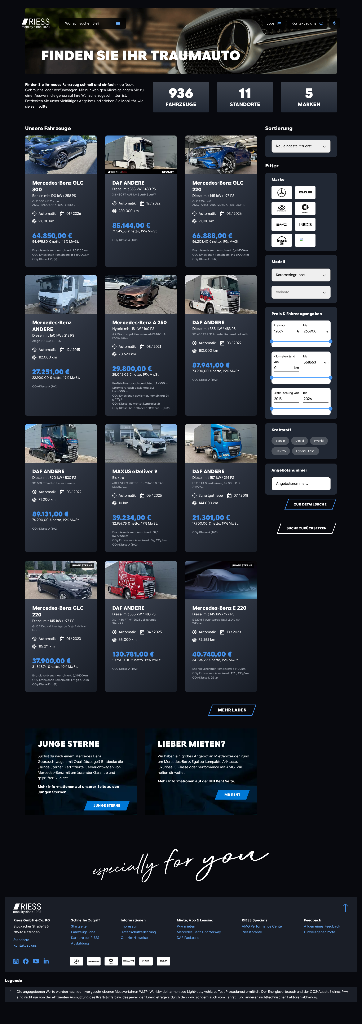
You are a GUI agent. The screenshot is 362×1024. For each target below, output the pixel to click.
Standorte (21, 940)
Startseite (79, 926)
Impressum (129, 926)
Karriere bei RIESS (85, 938)
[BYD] (128, 961)
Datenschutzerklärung (138, 932)
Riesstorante (252, 932)
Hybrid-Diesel (305, 451)
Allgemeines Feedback (322, 926)
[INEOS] (146, 961)
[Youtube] (36, 961)
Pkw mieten (186, 926)
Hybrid (319, 441)
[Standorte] (334, 23)
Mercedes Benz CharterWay (199, 932)
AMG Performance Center (262, 926)
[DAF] (163, 961)
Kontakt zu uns (304, 23)
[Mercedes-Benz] (76, 961)
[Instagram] (16, 961)
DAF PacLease (188, 938)
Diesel (299, 441)
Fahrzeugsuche (83, 932)
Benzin (280, 441)
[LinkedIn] (46, 961)
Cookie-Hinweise (134, 938)
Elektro (281, 451)
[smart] (111, 961)
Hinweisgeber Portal (320, 932)
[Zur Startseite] (35, 23)
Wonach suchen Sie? (82, 23)
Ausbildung (80, 943)
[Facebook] (26, 961)
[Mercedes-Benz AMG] (94, 961)
